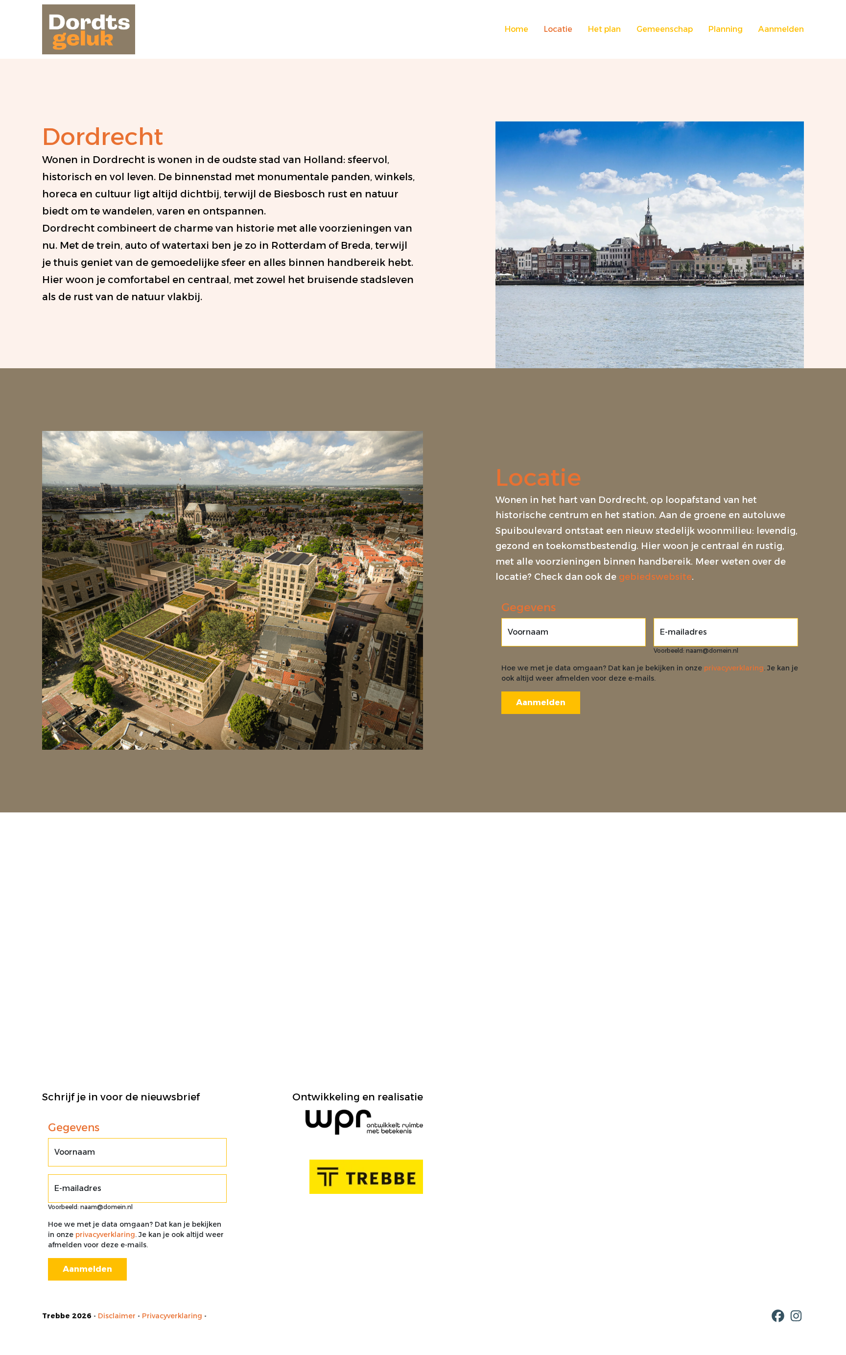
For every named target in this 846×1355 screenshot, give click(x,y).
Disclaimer (117, 1315)
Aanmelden (781, 29)
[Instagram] (796, 1316)
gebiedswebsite (655, 576)
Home (516, 29)
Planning (725, 29)
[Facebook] (778, 1316)
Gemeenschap (664, 29)
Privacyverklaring (172, 1315)
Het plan (604, 29)
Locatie (558, 29)
